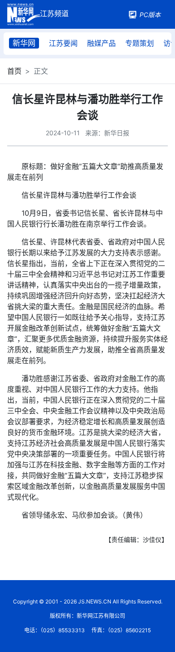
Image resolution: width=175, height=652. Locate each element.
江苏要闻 (63, 43)
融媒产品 (101, 43)
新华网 (24, 43)
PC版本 (150, 14)
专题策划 (139, 43)
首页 (14, 71)
